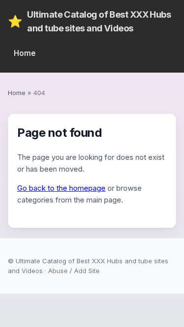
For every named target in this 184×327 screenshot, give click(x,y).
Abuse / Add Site (74, 271)
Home (25, 53)
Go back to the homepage (61, 188)
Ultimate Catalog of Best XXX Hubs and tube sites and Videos (89, 21)
